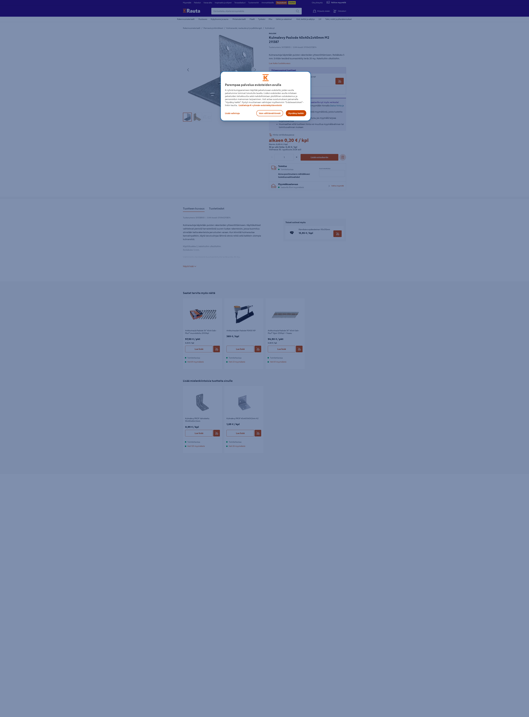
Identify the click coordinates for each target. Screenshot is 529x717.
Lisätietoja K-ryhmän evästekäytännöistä (260, 105)
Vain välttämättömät (270, 113)
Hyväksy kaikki (296, 113)
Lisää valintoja (232, 113)
